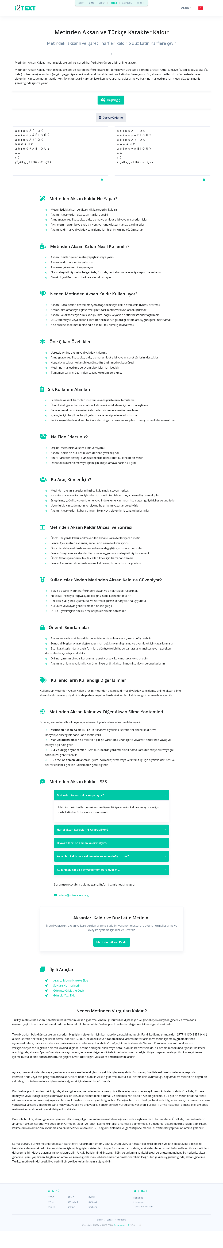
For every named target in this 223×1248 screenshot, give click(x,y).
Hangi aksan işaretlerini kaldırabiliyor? (111, 830)
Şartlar (110, 1219)
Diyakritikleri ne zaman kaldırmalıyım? (111, 843)
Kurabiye (121, 1219)
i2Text (51, 1202)
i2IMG (92, 3)
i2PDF (81, 3)
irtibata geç (139, 1202)
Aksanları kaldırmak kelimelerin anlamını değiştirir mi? (111, 856)
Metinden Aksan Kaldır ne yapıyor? (111, 795)
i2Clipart (93, 1202)
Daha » (141, 3)
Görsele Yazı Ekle (64, 995)
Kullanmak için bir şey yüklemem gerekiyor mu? (111, 870)
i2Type (71, 1206)
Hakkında (138, 1197)
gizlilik (100, 1219)
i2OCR (102, 3)
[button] (187, 7)
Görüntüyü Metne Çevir (68, 990)
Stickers (93, 1206)
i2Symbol (73, 1202)
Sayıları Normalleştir (66, 985)
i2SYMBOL (127, 3)
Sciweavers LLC (121, 1225)
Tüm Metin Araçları (143, 1206)
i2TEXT (113, 3)
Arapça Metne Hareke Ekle (70, 980)
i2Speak (52, 1206)
